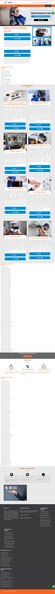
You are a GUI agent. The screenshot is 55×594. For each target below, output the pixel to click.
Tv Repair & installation (15, 151)
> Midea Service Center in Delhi (5, 433)
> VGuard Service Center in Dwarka (5, 344)
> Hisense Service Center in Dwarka (6, 299)
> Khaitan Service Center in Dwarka (6, 311)
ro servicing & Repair (15, 236)
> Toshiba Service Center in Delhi (5, 454)
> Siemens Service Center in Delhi (5, 449)
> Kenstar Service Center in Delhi (5, 422)
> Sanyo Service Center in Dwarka (5, 333)
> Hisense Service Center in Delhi (5, 412)
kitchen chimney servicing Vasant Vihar (6, 586)
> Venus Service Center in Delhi (5, 456)
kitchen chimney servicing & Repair (39, 238)
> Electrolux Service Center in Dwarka (6, 288)
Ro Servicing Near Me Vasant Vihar (6, 574)
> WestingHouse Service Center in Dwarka (7, 348)
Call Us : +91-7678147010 (27, 356)
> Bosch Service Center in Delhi (5, 391)
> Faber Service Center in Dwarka (5, 290)
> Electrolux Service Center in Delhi (6, 401)
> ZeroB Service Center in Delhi (5, 465)
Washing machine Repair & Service (40, 145)
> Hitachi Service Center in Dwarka (5, 300)
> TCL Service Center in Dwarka (5, 339)
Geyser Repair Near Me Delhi (5, 563)
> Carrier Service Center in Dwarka (5, 280)
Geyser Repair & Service (39, 192)
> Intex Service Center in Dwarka (5, 305)
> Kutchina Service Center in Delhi (5, 428)
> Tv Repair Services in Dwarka (5, 74)
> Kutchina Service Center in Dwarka (6, 315)
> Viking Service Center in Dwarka (5, 345)
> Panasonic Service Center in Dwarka (6, 326)
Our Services (14, 5)
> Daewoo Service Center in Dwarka (6, 285)
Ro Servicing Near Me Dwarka (44, 513)
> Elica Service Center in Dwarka (5, 289)
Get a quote (48, 5)
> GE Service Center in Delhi (5, 405)
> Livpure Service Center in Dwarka (5, 317)
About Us (8, 5)
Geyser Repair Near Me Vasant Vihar (6, 584)
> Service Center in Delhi (4, 380)
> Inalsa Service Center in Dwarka (5, 304)
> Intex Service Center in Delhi (5, 418)
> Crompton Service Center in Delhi (6, 396)
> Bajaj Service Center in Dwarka (5, 274)
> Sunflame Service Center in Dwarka (6, 338)
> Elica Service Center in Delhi (5, 402)
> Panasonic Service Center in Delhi (6, 439)
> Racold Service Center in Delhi (5, 443)
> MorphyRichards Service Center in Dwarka (7, 322)
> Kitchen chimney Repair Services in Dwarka (6, 81)
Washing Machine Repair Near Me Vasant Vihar (6, 578)
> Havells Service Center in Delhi (5, 410)
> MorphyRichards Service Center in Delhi (6, 435)
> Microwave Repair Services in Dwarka (6, 82)
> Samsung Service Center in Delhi (5, 444)
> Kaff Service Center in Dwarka (5, 306)
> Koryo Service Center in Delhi (5, 427)
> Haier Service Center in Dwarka (5, 295)
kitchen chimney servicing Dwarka (45, 525)
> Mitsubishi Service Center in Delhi (6, 434)
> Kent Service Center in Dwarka (5, 310)
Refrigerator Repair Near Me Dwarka (45, 520)
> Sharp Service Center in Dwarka (5, 334)
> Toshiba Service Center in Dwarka (6, 340)
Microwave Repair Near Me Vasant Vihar (6, 582)
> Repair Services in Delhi (4, 70)
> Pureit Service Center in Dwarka (5, 328)
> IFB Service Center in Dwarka (5, 301)
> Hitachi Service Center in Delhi (5, 413)
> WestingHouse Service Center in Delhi (6, 461)
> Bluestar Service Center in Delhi (5, 390)
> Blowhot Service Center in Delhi (5, 389)
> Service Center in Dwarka (4, 83)
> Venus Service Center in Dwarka (5, 343)
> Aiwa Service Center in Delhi (5, 384)
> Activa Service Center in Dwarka (5, 269)
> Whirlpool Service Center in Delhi (5, 462)
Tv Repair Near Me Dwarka (44, 515)
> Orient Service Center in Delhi (5, 438)
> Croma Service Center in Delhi (5, 395)
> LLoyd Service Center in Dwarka (5, 318)
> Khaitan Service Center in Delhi (5, 424)
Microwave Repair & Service (15, 188)
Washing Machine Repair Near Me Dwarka (45, 518)
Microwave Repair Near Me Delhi (5, 561)
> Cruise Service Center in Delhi (5, 397)
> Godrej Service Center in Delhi (5, 407)
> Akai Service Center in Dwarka (5, 272)
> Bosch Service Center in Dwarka (5, 278)
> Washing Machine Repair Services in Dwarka (6, 77)
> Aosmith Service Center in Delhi (5, 386)
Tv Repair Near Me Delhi (4, 556)
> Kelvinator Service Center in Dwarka (6, 307)
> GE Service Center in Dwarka (5, 291)
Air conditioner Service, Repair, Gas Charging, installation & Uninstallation (15, 103)
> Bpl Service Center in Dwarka (5, 279)
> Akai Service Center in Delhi (5, 385)
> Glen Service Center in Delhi (5, 406)
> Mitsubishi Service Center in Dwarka (6, 321)
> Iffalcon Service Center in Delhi (5, 416)
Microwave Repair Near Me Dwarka (9, 543)
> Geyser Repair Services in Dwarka (6, 75)
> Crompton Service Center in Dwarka (6, 283)
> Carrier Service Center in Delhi (5, 394)
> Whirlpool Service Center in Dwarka (6, 349)
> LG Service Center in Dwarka (5, 316)
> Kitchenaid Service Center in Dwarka (6, 312)
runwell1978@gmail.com (27, 517)
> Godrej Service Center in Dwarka (5, 294)
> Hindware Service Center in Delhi (5, 411)
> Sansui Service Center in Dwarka (5, 332)
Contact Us (19, 5)
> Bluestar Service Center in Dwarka (6, 277)
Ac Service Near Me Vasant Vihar (5, 572)
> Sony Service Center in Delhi (5, 450)
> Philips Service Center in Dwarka (5, 327)
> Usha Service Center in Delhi (5, 455)
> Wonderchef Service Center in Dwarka (6, 350)
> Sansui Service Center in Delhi (5, 445)
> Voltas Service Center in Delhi (5, 460)
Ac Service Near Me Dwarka (44, 511)
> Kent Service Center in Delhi (5, 423)
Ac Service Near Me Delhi (4, 552)
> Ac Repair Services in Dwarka (5, 71)
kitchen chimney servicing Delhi (5, 565)
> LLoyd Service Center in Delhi (5, 432)
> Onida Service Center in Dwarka (5, 323)
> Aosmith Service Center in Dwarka (6, 273)
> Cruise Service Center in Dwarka (5, 284)
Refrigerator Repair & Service (40, 103)
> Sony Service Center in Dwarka (5, 337)
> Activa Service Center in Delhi (5, 383)
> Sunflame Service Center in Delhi (5, 451)
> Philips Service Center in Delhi (5, 440)
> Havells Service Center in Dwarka (6, 296)
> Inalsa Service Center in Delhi (5, 417)
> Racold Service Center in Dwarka (5, 329)
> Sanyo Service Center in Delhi (5, 446)
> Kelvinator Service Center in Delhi (6, 421)
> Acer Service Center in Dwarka (5, 268)
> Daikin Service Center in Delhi (5, 400)
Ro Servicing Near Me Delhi (4, 554)
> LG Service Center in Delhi (5, 429)
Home (4, 5)
